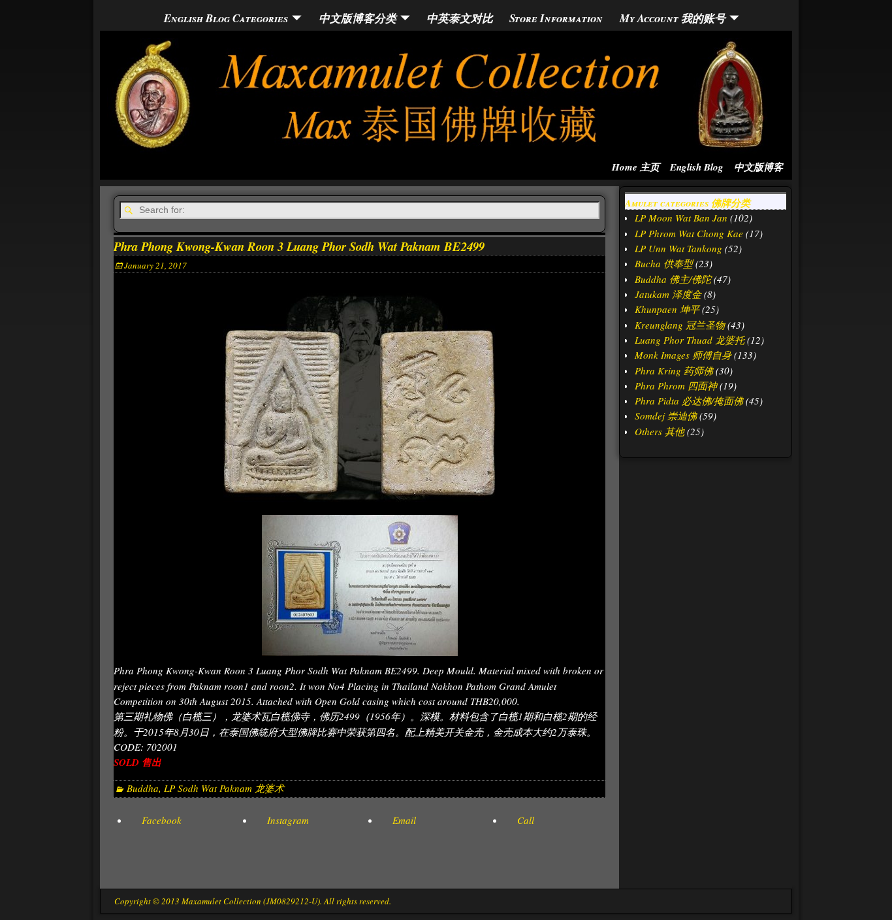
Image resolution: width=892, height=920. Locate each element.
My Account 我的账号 (672, 17)
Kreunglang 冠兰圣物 (680, 324)
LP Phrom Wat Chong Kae (689, 233)
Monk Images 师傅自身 (683, 354)
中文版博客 (758, 167)
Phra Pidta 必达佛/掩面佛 (689, 400)
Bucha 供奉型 (664, 263)
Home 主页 (636, 167)
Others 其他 (659, 431)
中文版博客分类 (357, 17)
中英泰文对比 (459, 17)
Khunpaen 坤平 (667, 309)
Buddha (143, 788)
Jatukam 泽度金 (668, 294)
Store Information (556, 17)
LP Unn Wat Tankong (678, 248)
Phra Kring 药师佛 (674, 370)
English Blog (697, 167)
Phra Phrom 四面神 (676, 385)
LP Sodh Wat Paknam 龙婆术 (224, 788)
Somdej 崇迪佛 (666, 415)
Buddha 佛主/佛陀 (673, 279)
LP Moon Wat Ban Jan (681, 217)
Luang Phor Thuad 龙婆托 (689, 339)
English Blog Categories (226, 17)
